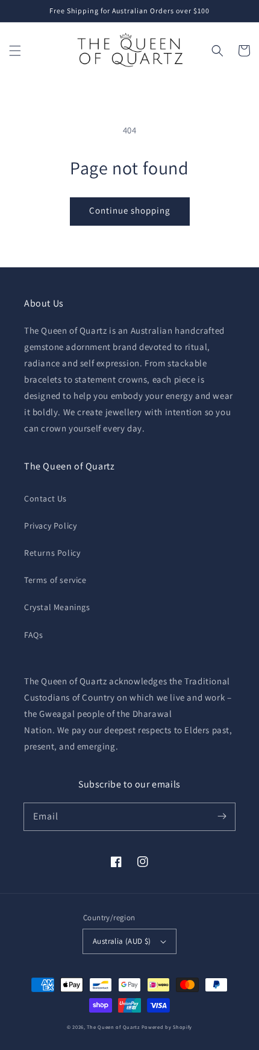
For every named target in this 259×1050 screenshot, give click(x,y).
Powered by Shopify (167, 1026)
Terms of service (55, 579)
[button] (15, 50)
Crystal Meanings (57, 607)
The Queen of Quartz (113, 1026)
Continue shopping (129, 210)
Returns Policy (52, 552)
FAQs (33, 634)
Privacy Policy (50, 525)
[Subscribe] (221, 816)
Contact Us (45, 498)
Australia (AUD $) (122, 941)
